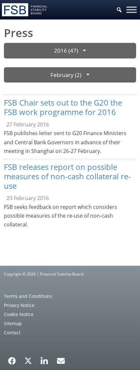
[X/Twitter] (28, 360)
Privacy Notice (19, 305)
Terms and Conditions (28, 296)
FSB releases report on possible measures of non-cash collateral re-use (67, 176)
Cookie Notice (19, 314)
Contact (12, 332)
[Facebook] (12, 358)
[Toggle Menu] (131, 9)
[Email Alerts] (61, 360)
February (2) (65, 75)
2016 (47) (66, 50)
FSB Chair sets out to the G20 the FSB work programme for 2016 (63, 107)
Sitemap (13, 323)
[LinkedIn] (44, 358)
